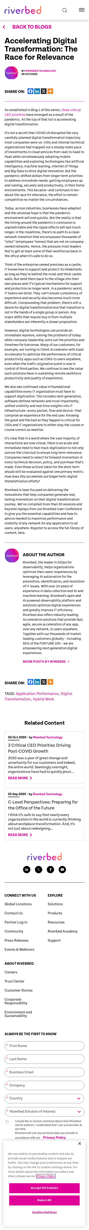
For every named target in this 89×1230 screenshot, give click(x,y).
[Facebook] (30, 91)
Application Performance (37, 694)
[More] (50, 91)
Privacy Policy (54, 1137)
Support (54, 940)
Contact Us (14, 913)
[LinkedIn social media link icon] (26, 869)
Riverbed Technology (40, 70)
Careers (11, 972)
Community (14, 931)
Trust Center (14, 981)
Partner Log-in (16, 922)
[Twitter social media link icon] (38, 869)
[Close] (80, 1143)
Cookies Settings (44, 1212)
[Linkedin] (37, 91)
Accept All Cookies (44, 1188)
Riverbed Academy (63, 931)
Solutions (55, 904)
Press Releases (17, 940)
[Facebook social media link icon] (50, 869)
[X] (44, 91)
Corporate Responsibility (16, 1001)
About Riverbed (19, 964)
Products (55, 913)
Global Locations (18, 904)
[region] (44, 1183)
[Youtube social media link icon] (62, 869)
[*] (44, 1041)
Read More (18, 778)
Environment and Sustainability (18, 1014)
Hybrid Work (43, 699)
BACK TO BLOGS (32, 27)
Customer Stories (19, 990)
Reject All (44, 1200)
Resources (56, 922)
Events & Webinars (19, 949)
